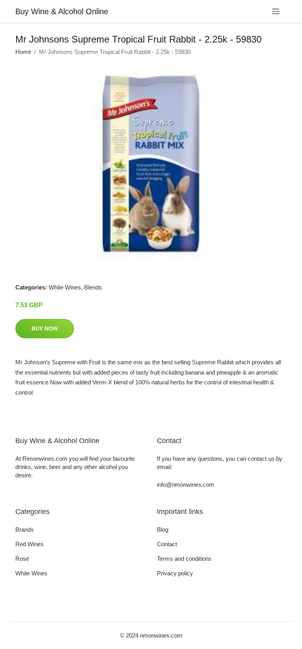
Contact (167, 544)
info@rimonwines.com (185, 484)
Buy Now (44, 328)
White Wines (65, 287)
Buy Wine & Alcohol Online (61, 11)
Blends (93, 287)
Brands (24, 529)
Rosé (22, 558)
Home (23, 51)
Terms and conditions (184, 558)
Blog (162, 529)
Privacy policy (175, 573)
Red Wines (29, 544)
